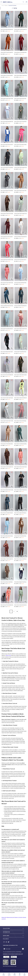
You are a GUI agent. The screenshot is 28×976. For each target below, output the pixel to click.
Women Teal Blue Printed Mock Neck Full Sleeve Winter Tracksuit (20, 305)
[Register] (23, 949)
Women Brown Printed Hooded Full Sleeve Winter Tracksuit (7, 52)
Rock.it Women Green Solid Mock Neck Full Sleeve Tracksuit (20, 397)
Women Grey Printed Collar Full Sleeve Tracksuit (7, 420)
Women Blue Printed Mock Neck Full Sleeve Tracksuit (7, 328)
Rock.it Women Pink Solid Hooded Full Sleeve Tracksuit (20, 144)
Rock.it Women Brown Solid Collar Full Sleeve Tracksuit (20, 190)
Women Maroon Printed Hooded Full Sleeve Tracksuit (7, 75)
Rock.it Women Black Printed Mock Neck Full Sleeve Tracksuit (7, 167)
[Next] (17, 611)
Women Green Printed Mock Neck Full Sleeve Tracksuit (20, 351)
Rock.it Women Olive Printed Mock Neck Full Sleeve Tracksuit (20, 121)
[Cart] (26, 2)
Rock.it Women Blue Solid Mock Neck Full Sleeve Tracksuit (7, 121)
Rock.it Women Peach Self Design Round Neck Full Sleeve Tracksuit (20, 420)
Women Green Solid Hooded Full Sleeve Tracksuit (20, 167)
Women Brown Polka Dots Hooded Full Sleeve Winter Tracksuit (7, 213)
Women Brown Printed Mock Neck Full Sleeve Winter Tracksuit (7, 443)
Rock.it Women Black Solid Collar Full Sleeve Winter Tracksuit (7, 351)
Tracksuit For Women (12, 5)
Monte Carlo (8, 655)
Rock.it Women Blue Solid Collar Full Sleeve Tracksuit (7, 144)
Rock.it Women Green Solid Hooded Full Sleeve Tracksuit (7, 397)
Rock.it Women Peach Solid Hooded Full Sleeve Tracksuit (7, 282)
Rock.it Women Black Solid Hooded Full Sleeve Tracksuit (7, 489)
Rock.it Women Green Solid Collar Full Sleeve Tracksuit (20, 98)
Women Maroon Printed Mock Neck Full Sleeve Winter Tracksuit (20, 52)
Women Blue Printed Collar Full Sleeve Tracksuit (7, 98)
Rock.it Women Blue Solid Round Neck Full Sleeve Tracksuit (7, 29)
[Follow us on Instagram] (6, 941)
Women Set (4, 917)
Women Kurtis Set (10, 917)
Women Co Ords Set (18, 917)
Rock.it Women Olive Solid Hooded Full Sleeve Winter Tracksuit (20, 374)
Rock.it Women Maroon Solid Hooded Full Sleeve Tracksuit (20, 75)
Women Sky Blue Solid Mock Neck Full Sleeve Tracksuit (20, 282)
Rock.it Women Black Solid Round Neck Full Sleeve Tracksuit (20, 512)
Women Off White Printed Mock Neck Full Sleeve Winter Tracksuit (20, 236)
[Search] (24, 2)
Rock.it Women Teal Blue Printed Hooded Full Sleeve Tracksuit (7, 512)
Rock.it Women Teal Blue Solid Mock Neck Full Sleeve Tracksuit (20, 443)
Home (3, 5)
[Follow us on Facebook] (4, 941)
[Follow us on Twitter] (9, 941)
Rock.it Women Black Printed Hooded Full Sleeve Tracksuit (20, 489)
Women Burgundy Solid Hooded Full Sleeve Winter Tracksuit (7, 236)
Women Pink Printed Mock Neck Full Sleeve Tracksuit (20, 259)
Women (6, 5)
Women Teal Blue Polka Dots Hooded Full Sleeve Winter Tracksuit (7, 305)
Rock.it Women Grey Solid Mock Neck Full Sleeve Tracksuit (7, 374)
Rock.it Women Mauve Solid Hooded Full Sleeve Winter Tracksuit (20, 328)
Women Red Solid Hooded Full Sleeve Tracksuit (7, 259)
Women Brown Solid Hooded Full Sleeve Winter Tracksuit (7, 466)
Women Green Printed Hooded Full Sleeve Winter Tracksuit (20, 29)
